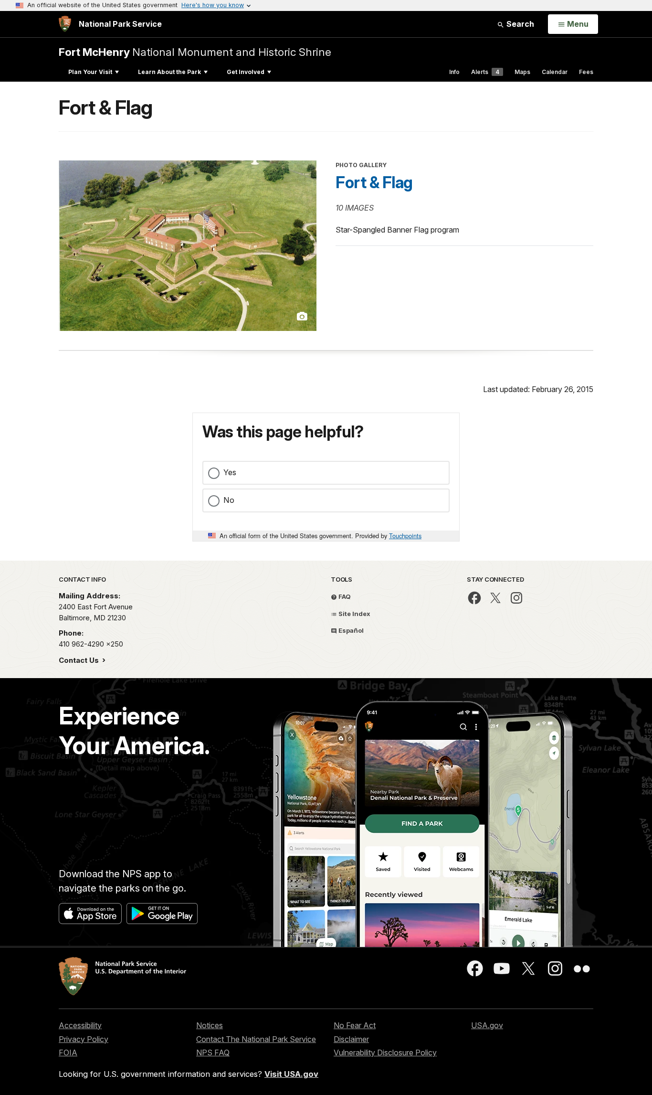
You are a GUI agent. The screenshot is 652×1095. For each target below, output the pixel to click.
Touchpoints (405, 535)
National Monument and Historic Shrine (195, 51)
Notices (209, 1025)
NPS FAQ (213, 1052)
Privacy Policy (83, 1039)
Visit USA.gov (291, 1074)
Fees (586, 71)
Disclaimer (351, 1039)
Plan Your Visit (90, 71)
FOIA (68, 1052)
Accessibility (80, 1025)
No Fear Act (355, 1025)
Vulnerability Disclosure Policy (385, 1052)
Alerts (485, 71)
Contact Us (80, 660)
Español (350, 630)
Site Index (353, 613)
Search (519, 24)
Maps (522, 71)
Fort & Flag (374, 182)
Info (454, 71)
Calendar (555, 71)
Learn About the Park (169, 71)
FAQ (344, 596)
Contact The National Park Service (256, 1039)
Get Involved (245, 71)
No (228, 500)
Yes (229, 472)
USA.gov (487, 1025)
